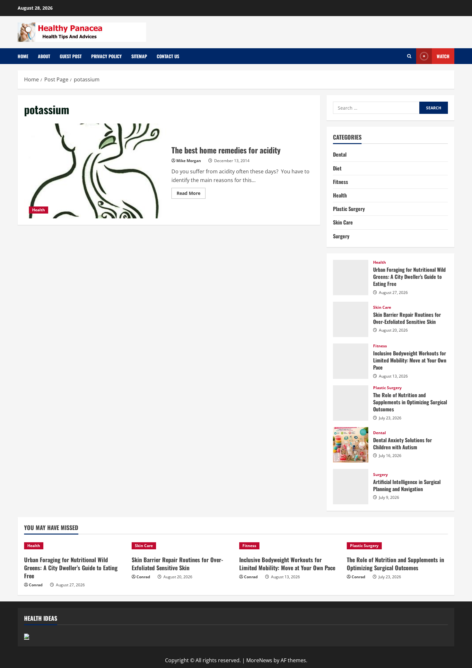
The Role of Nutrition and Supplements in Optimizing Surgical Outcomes (350, 403)
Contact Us (168, 56)
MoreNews (259, 660)
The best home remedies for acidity (95, 171)
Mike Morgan (188, 160)
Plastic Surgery (349, 209)
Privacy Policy (106, 56)
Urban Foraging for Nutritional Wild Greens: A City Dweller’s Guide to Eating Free (350, 277)
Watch (443, 56)
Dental (339, 154)
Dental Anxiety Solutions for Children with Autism (350, 444)
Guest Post (71, 56)
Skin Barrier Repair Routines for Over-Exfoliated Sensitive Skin (350, 319)
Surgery (341, 236)
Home (23, 56)
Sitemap (139, 56)
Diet (337, 168)
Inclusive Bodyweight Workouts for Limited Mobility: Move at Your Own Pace (350, 361)
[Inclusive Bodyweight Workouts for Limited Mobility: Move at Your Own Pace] (289, 546)
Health (38, 210)
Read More (191, 194)
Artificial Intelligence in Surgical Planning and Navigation (350, 486)
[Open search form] (409, 56)
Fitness (340, 182)
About (44, 56)
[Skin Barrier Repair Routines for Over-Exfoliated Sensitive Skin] (182, 546)
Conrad (36, 585)
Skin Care (343, 222)
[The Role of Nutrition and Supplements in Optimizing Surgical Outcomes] (397, 546)
